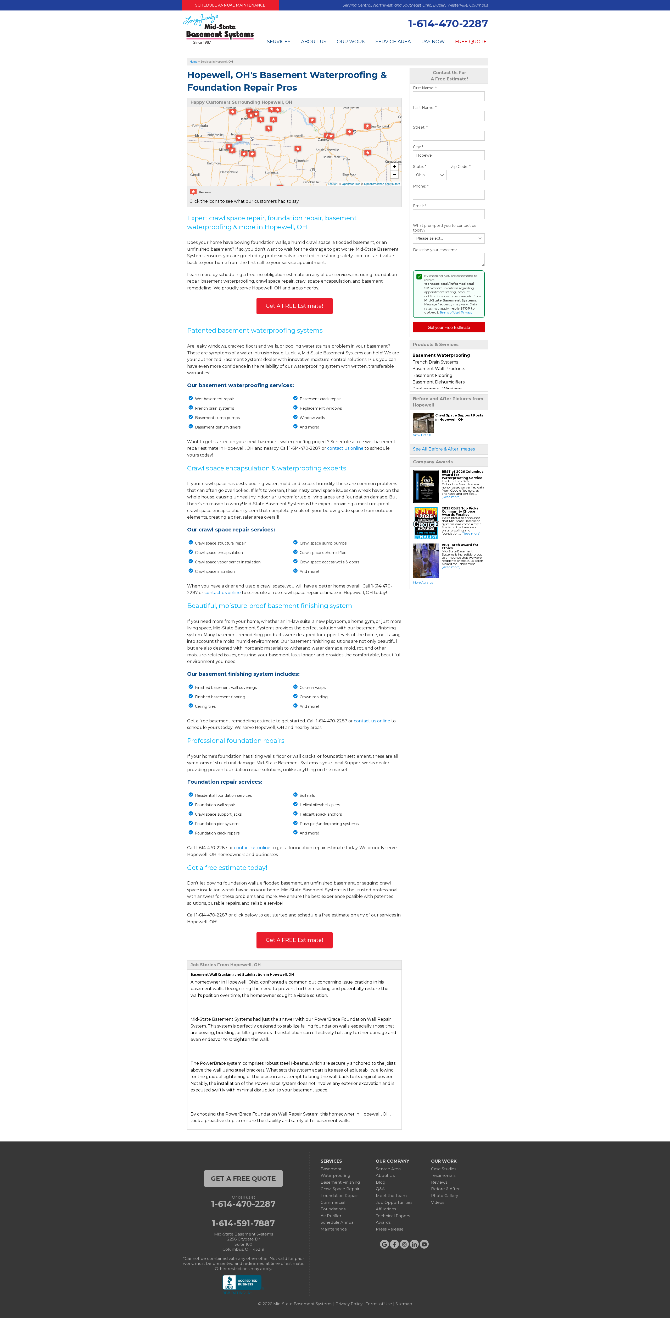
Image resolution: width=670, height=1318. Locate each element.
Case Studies (443, 1168)
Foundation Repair (339, 1195)
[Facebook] (394, 1244)
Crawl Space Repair (340, 1188)
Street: (420, 127)
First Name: (425, 88)
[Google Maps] (384, 1244)
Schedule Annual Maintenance (230, 5)
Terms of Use (449, 312)
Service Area (393, 42)
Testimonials (443, 1175)
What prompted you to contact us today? (444, 228)
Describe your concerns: (435, 250)
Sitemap (403, 1303)
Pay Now (433, 42)
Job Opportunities (394, 1202)
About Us (313, 42)
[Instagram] (404, 1244)
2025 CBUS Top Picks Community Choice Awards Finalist (460, 511)
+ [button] (394, 166)
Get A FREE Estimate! (294, 306)
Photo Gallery (444, 1195)
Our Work (351, 42)
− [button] (394, 174)
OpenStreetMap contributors (382, 184)
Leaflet (332, 184)
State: (419, 166)
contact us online (345, 448)
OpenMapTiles (351, 184)
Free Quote (471, 42)
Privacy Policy (349, 1303)
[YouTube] (424, 1244)
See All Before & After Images (444, 449)
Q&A (380, 1188)
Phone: (420, 186)
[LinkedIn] (414, 1244)
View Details (422, 435)
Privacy (466, 312)
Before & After (445, 1188)
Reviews (439, 1182)
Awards (383, 1222)
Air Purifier (331, 1215)
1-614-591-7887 (243, 1223)
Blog (380, 1182)
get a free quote (243, 1178)
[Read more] (451, 497)
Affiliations (386, 1208)
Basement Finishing (340, 1182)
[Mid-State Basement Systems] (218, 43)
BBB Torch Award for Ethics (460, 546)
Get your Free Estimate (449, 327)
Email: (419, 206)
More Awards (423, 582)
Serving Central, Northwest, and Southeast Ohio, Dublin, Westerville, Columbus (415, 5)
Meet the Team (391, 1195)
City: (418, 147)
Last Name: (425, 108)
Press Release (390, 1229)
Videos (437, 1202)
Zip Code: (461, 166)
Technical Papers (393, 1215)
